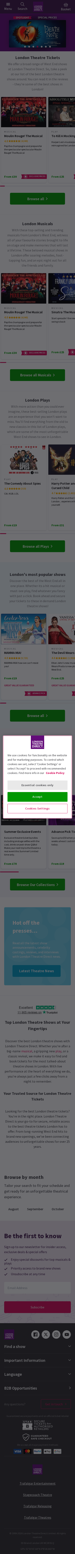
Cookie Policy (55, 773)
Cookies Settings (37, 808)
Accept (37, 797)
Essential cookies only (37, 785)
